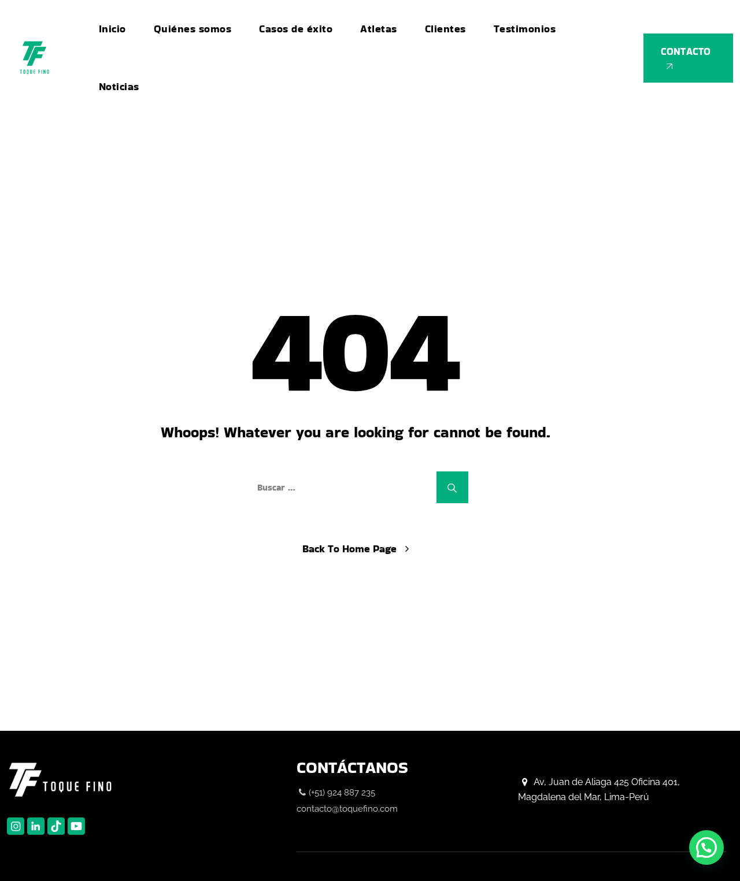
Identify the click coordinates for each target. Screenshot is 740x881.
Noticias (119, 86)
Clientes (445, 28)
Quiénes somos (193, 28)
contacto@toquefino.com (347, 809)
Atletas (378, 28)
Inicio (112, 28)
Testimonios (525, 28)
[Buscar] (452, 487)
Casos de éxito (295, 28)
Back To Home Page (349, 548)
